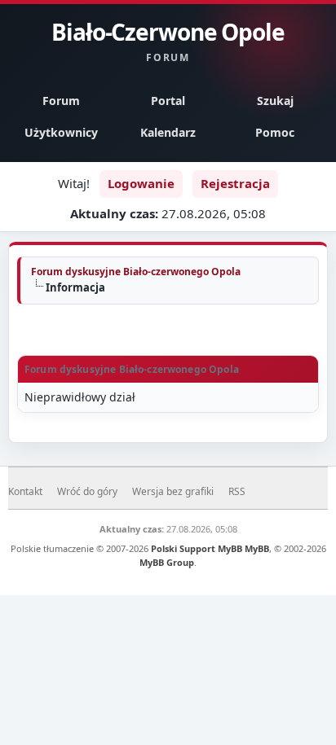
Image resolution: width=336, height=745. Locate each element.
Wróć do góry (87, 491)
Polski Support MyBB (196, 548)
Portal (168, 100)
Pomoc (274, 132)
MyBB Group (166, 562)
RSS (236, 491)
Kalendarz (168, 132)
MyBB (257, 548)
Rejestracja (235, 183)
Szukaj (275, 100)
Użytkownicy (61, 132)
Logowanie (141, 183)
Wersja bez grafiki (173, 491)
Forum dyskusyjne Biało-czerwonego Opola (136, 271)
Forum (61, 100)
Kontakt (25, 491)
